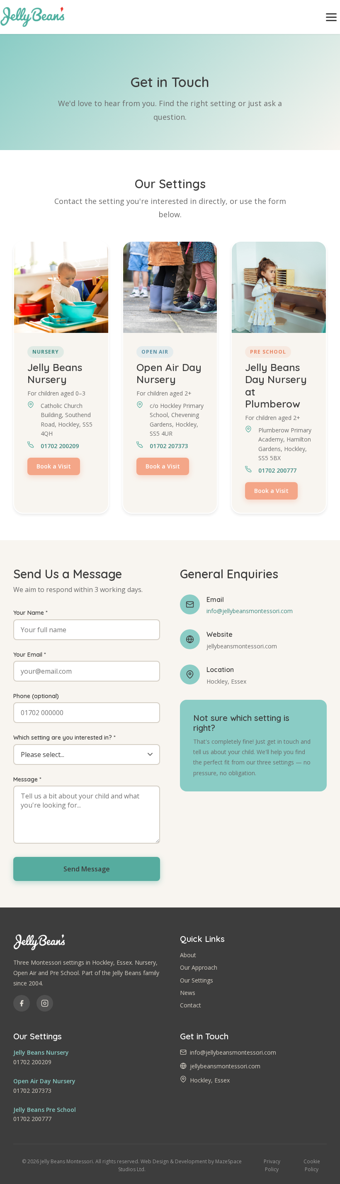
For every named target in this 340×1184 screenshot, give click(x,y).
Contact (190, 1005)
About (188, 955)
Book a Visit (53, 466)
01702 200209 (60, 446)
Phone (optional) (36, 696)
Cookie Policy (312, 1165)
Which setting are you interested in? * (64, 737)
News (187, 993)
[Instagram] (44, 1003)
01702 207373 (169, 446)
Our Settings (196, 980)
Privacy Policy (272, 1165)
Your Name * (30, 612)
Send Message (86, 868)
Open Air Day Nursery (44, 1081)
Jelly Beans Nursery (41, 1052)
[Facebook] (21, 1003)
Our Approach (198, 967)
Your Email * (29, 654)
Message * (27, 779)
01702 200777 (277, 470)
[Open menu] (331, 17)
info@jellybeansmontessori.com (249, 611)
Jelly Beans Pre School (44, 1110)
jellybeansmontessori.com (225, 1066)
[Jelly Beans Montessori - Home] (32, 17)
